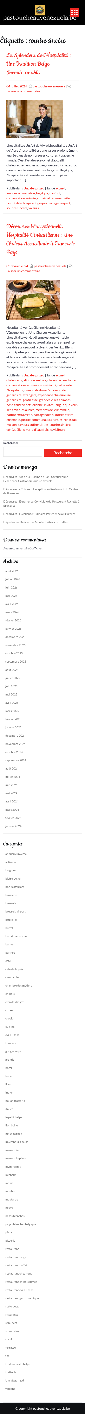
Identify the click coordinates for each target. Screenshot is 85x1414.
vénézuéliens (15, 429)
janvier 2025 (13, 727)
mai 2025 (11, 694)
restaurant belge (15, 1257)
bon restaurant (14, 886)
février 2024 (13, 818)
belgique (42, 193)
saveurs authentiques (33, 424)
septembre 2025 (15, 661)
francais (10, 1043)
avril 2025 (11, 702)
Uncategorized (34, 188)
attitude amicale (34, 380)
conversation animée (21, 198)
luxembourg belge (16, 1142)
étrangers (29, 395)
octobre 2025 (14, 653)
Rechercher (10, 443)
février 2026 (13, 620)
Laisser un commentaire (23, 91)
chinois (10, 993)
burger (9, 944)
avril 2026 (11, 604)
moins (9, 1183)
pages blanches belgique (20, 1224)
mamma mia (13, 1166)
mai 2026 (11, 595)
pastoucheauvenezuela (49, 86)
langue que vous (66, 405)
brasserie (11, 895)
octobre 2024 (14, 752)
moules (10, 1191)
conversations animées (22, 385)
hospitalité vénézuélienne (24, 405)
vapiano (10, 1388)
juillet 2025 (12, 678)
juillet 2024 (12, 776)
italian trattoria (15, 1100)
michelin (11, 1174)
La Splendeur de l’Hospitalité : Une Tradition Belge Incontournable (38, 64)
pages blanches (15, 1216)
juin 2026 (11, 587)
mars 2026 (12, 612)
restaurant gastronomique (22, 1298)
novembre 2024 (15, 743)
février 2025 (13, 719)
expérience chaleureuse (54, 395)
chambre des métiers (18, 985)
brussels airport (15, 911)
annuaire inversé (16, 854)
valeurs (33, 208)
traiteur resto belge (17, 1364)
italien (9, 1109)
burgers (10, 952)
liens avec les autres (20, 410)
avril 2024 (11, 801)
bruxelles (11, 919)
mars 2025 (12, 711)
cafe (8, 960)
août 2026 (11, 571)
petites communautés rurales (42, 419)
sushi (8, 1339)
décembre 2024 (15, 735)
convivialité (45, 198)
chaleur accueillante (61, 380)
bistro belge (12, 878)
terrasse (10, 1347)
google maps (13, 1051)
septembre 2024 (15, 760)
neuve (9, 1207)
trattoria (10, 1372)
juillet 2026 (12, 579)
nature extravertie (19, 415)
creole (9, 1018)
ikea (8, 1084)
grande (9, 1059)
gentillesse (30, 400)
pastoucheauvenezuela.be (39, 17)
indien (9, 1092)
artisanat (11, 862)
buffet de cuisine (16, 936)
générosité (62, 198)
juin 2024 (11, 785)
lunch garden (13, 1133)
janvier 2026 (13, 628)
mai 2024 (11, 793)
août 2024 (11, 768)
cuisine (9, 1026)
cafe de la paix (14, 969)
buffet (9, 928)
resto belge (12, 1306)
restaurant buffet (16, 1265)
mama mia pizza (15, 1158)
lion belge (11, 1125)
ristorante (11, 1314)
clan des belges (14, 1002)
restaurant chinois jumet (21, 1281)
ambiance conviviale (20, 193)
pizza (8, 1232)
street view (12, 1331)
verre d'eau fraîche (39, 429)
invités (48, 405)
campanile (12, 977)
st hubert (11, 1323)
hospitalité (14, 203)
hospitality (30, 203)
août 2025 (11, 669)
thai (7, 1355)
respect (65, 203)
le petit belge (13, 1117)
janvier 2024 (13, 826)
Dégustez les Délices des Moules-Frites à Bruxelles (35, 522)
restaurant (12, 1248)
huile (8, 1076)
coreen (9, 1010)
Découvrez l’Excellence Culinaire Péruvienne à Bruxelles (39, 513)
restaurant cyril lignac (19, 1290)
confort (55, 193)
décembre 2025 (15, 637)
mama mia (12, 1150)
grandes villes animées (55, 400)
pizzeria (10, 1240)
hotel (8, 1067)
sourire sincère (16, 208)
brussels (10, 903)
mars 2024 (12, 809)
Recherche (62, 452)
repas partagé (49, 203)
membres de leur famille (52, 410)
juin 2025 (11, 686)
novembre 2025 (15, 645)
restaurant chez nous (18, 1273)
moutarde (11, 1199)
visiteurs (59, 429)
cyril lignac (12, 1035)
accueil (60, 188)
